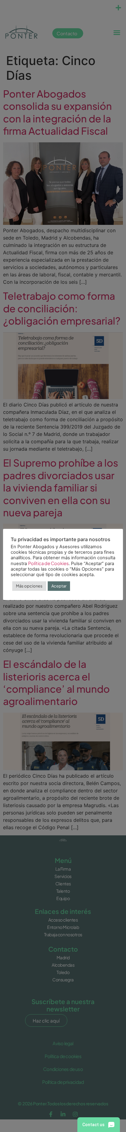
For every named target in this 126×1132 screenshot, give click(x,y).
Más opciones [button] (29, 585)
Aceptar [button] (58, 585)
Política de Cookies (48, 563)
